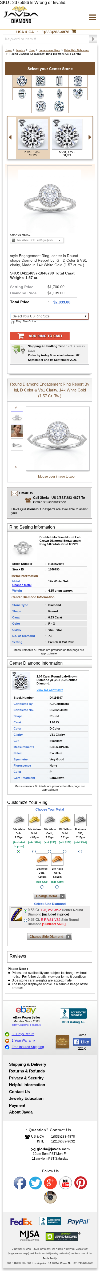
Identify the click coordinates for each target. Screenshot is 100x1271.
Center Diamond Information (36, 663)
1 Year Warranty (23, 1040)
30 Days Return (23, 1034)
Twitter (35, 1183)
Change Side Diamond (46, 937)
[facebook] (62, 1041)
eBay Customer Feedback (26, 1025)
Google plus (50, 1183)
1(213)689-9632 (63, 1141)
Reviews (18, 956)
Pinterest (81, 1183)
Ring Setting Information (32, 527)
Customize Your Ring (27, 802)
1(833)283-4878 (55, 32)
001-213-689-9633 (83, 1263)
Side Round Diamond (53, 922)
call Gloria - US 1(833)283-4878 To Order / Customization (59, 500)
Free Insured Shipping (28, 1047)
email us (26, 493)
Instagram (50, 1197)
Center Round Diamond (55, 912)
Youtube (66, 1183)
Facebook (20, 1183)
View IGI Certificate (50, 689)
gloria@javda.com (53, 1149)
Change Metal (21, 585)
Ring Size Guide (26, 321)
